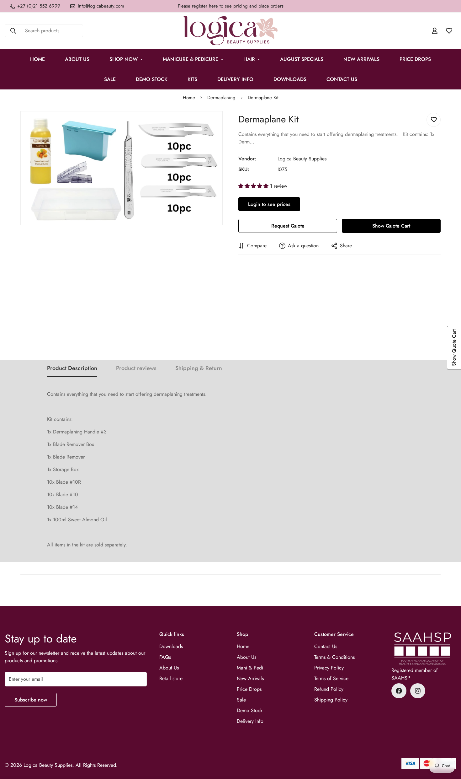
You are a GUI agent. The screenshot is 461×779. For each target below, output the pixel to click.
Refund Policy (328, 689)
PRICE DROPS (415, 59)
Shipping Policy (330, 699)
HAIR (249, 59)
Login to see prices (269, 204)
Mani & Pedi (250, 667)
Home (37, 59)
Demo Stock (249, 710)
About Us (77, 59)
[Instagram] (417, 690)
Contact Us (341, 79)
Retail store (171, 678)
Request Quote (288, 225)
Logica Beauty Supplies (302, 158)
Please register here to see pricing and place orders (230, 6)
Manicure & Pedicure (190, 59)
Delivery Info (235, 79)
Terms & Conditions (334, 657)
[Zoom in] (217, 124)
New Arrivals (361, 59)
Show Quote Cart (391, 225)
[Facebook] (398, 690)
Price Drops (249, 689)
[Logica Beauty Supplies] (230, 31)
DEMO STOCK (151, 79)
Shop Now (123, 59)
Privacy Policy (329, 667)
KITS (192, 79)
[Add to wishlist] (434, 120)
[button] (254, 186)
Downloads (289, 79)
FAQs (165, 657)
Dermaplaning (221, 97)
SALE (110, 79)
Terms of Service (331, 678)
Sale (241, 699)
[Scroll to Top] (449, 745)
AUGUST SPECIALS (301, 59)
